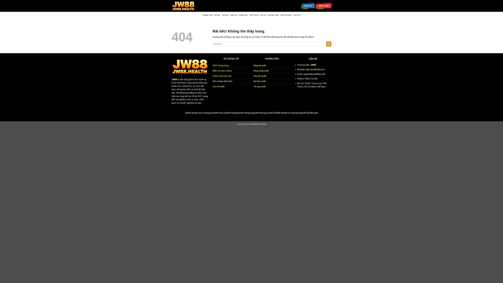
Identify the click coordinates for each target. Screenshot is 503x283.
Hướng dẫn (273, 15)
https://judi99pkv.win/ (315, 69)
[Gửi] (328, 44)
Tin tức (297, 15)
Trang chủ (207, 15)
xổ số (263, 15)
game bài (243, 15)
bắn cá (233, 15)
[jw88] (185, 6)
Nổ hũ (217, 15)
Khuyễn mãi (286, 15)
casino (225, 15)
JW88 (313, 65)
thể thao (254, 15)
